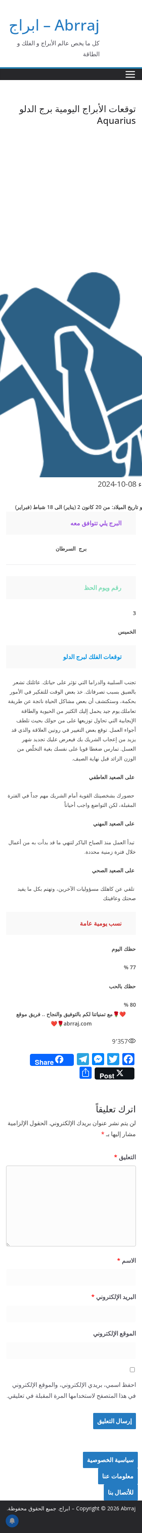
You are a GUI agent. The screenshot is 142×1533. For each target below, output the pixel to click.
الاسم (126, 1260)
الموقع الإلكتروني (114, 1333)
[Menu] (130, 74)
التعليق (125, 1157)
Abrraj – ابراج (54, 24)
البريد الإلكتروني (113, 1296)
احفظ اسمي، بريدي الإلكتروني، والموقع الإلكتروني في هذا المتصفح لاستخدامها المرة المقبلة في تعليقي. (71, 1390)
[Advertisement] (71, 201)
